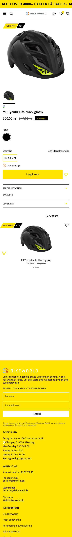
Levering (8, 203)
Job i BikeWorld (11, 531)
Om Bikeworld (10, 513)
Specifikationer (12, 188)
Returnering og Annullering (17, 525)
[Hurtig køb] (4, 253)
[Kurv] (67, 13)
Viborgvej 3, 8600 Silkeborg (19, 442)
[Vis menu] (4, 13)
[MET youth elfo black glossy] (36, 239)
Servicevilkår (20, 425)
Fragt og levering (12, 519)
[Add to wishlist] (66, 174)
